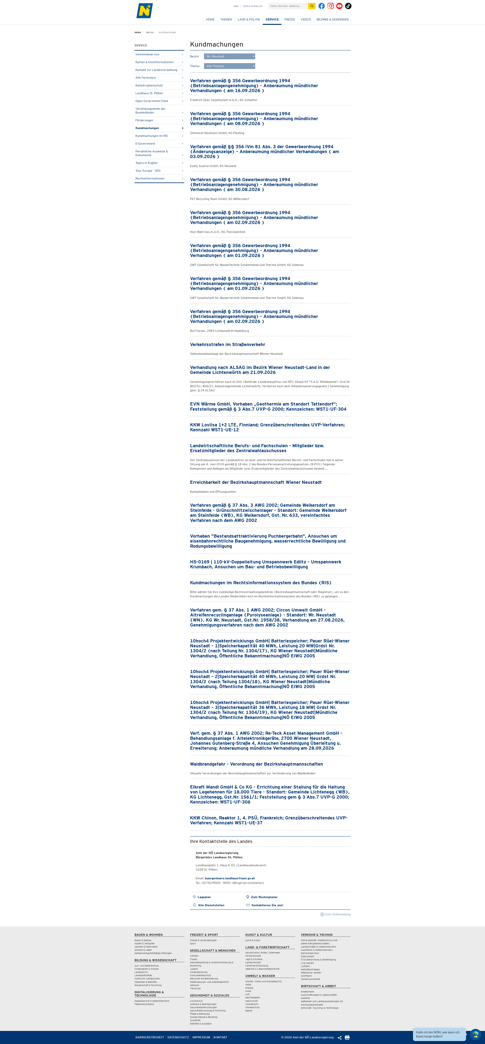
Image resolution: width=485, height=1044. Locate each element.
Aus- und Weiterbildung (147, 965)
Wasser (249, 1010)
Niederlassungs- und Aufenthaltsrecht (209, 982)
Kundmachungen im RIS (151, 136)
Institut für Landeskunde (147, 978)
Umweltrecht (251, 1004)
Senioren (194, 985)
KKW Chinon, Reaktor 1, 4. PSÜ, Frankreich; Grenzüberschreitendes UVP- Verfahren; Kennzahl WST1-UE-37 (269, 820)
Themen (226, 19)
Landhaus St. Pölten (149, 93)
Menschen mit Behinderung (204, 978)
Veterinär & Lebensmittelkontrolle (262, 968)
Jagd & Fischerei (253, 959)
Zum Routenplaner (264, 897)
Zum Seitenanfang (337, 914)
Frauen (193, 959)
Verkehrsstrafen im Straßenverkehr (227, 344)
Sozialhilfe (195, 1020)
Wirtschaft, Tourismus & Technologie (319, 1007)
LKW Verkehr (307, 963)
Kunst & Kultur (252, 940)
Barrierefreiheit (149, 1037)
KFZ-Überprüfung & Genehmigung (318, 959)
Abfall (248, 984)
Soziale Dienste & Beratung (203, 1017)
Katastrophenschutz (149, 85)
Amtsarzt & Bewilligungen (203, 1004)
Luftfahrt (305, 966)
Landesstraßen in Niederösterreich (318, 946)
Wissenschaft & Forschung (148, 985)
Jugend (194, 968)
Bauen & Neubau (143, 940)
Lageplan (204, 897)
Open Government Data (151, 101)
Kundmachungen (147, 128)
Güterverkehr (307, 956)
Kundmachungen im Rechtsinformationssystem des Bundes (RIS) (261, 582)
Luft (247, 994)
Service (272, 19)
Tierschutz (195, 988)
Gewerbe (305, 998)
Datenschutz (178, 1037)
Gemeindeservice (147, 54)
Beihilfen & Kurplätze (200, 1023)
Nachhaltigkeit (252, 997)
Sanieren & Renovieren (146, 946)
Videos (306, 19)
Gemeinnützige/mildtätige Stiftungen (153, 953)
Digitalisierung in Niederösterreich (152, 1000)
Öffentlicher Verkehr (311, 972)
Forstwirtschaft (253, 955)
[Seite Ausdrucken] (347, 1039)
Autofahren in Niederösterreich (316, 949)
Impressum (201, 1037)
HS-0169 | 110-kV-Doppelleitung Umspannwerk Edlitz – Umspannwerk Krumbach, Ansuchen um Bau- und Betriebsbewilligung (265, 564)
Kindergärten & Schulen (147, 968)
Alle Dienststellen (211, 905)
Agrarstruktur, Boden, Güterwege (262, 952)
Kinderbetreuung (198, 972)
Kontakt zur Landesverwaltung (156, 70)
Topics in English (253, 6)
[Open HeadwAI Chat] (475, 1034)
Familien (194, 955)
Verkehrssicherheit (310, 979)
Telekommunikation (144, 1004)
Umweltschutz (252, 1007)
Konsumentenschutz (200, 975)
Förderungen (144, 120)
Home (210, 19)
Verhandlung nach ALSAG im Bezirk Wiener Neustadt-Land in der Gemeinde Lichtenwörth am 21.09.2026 (260, 370)
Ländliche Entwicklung (256, 965)
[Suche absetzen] (312, 6)
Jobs (236, 6)
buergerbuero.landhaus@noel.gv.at (230, 878)
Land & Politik (249, 19)
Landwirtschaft (253, 962)
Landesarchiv (141, 972)
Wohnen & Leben (143, 949)
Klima (248, 991)
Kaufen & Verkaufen (145, 943)
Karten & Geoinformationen (154, 62)
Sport (193, 943)
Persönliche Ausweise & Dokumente (151, 153)
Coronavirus (196, 1000)
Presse (289, 19)
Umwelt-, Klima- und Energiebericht (263, 981)
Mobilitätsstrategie (310, 969)
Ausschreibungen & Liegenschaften (319, 994)
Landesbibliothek (143, 975)
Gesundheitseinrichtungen (203, 1007)
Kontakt (220, 1037)
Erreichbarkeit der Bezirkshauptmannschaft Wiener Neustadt (256, 482)
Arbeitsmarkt (307, 991)
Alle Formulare (145, 77)
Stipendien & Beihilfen (146, 982)
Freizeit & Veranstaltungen (203, 940)
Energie (249, 987)
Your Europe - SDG (148, 170)
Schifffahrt (306, 975)
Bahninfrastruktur (310, 953)
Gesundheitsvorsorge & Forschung (208, 1010)
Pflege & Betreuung (200, 1013)
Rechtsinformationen (149, 178)
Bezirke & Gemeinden (333, 19)
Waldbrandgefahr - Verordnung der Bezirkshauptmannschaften (256, 764)
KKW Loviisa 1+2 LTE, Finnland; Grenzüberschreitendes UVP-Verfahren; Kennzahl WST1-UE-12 (267, 427)
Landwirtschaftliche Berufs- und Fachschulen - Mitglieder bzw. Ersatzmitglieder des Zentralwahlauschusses (257, 448)
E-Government (145, 143)
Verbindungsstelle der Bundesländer (150, 110)
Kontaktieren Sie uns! (267, 905)
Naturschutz (251, 1000)
